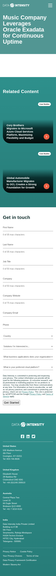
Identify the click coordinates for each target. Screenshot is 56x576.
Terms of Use (32, 556)
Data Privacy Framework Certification (20, 560)
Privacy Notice (9, 551)
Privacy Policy (28, 392)
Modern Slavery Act (12, 564)
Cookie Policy (26, 551)
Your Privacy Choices (12, 556)
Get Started (11, 402)
